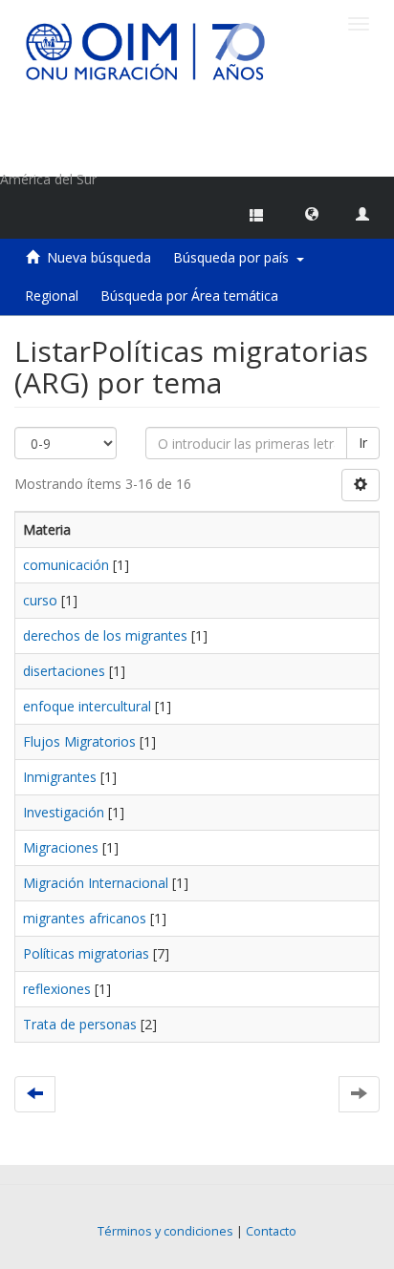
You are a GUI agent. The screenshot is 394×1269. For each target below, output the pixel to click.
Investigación (63, 812)
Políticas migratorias (86, 953)
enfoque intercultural (87, 706)
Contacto (271, 1231)
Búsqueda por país (234, 257)
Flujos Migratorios (79, 741)
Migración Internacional (95, 883)
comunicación (66, 565)
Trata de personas (80, 1024)
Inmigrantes (60, 777)
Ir (363, 443)
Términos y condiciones (165, 1231)
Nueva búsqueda (99, 257)
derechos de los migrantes (105, 635)
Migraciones (60, 847)
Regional (51, 295)
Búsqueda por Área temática (189, 295)
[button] (312, 213)
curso (40, 600)
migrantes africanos (84, 918)
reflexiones (57, 989)
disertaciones (64, 671)
